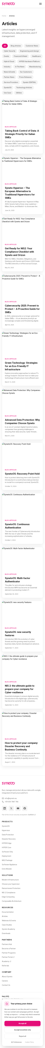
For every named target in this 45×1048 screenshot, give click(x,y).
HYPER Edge (6, 843)
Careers (5, 981)
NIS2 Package (7, 860)
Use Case (7, 93)
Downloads (6, 933)
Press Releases (25, 77)
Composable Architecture (11, 901)
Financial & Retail (20, 56)
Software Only (7, 852)
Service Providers (11, 82)
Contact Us (6, 985)
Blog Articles (16, 46)
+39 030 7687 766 (11, 802)
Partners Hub (7, 944)
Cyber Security (9, 51)
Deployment (6, 856)
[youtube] (18, 808)
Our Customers (26, 72)
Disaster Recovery (9, 839)
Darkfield (31, 815)
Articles (5, 916)
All (5, 46)
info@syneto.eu (11, 798)
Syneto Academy (8, 929)
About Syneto (7, 977)
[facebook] (24, 808)
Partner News (9, 77)
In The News (19, 67)
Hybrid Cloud (9, 61)
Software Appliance (9, 865)
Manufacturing (35, 67)
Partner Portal (7, 957)
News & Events (9, 72)
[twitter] (11, 808)
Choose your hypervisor (11, 884)
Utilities (19, 93)
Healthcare (36, 56)
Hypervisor (6, 830)
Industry (7, 67)
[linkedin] (4, 808)
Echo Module (7, 869)
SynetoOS (8, 88)
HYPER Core (6, 847)
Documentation (8, 912)
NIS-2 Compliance (8, 893)
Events (6, 56)
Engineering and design (29, 51)
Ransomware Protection (11, 888)
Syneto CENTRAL (29, 82)
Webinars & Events (9, 921)
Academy (5, 961)
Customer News (32, 46)
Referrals (5, 966)
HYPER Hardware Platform (29, 61)
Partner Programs (9, 953)
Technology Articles (24, 88)
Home (4, 16)
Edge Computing (8, 897)
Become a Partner (9, 949)
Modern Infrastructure (10, 880)
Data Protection (8, 835)
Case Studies (7, 925)
